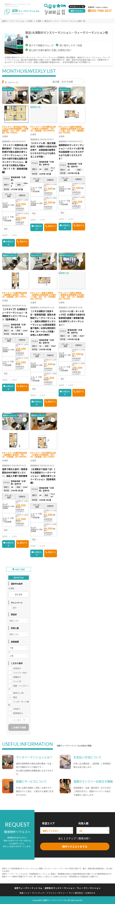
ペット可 (17, 681)
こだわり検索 (58, 12)
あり (15, 607)
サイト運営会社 (76, 893)
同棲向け (17, 677)
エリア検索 (46, 12)
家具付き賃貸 (63, 12)
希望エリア (48, 823)
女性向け (17, 668)
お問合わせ (10, 243)
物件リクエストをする (74, 846)
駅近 (15, 697)
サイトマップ (38, 893)
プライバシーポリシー (56, 893)
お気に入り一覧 (78, 6)
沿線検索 (50, 12)
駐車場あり (18, 713)
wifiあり (16, 708)
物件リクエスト (77, 10)
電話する (23, 241)
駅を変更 (18, 594)
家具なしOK (18, 692)
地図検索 (54, 12)
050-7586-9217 (101, 10)
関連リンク (25, 893)
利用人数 (83, 823)
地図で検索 (20, 569)
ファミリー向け (20, 672)
